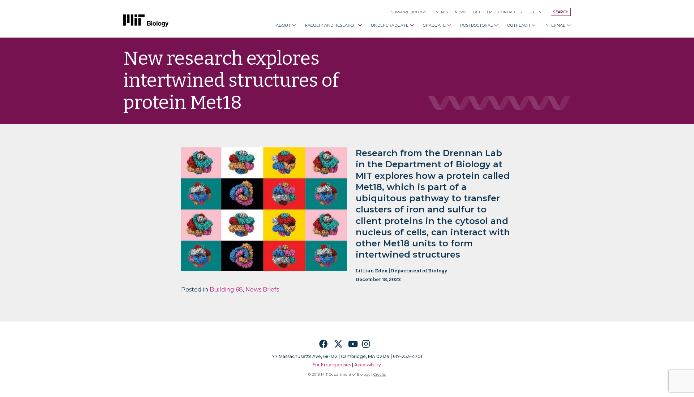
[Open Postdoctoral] (496, 25)
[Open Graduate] (449, 25)
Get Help (482, 12)
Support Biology (409, 12)
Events (440, 12)
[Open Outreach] (533, 25)
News (460, 12)
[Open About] (294, 25)
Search (561, 12)
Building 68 (226, 289)
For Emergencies (332, 364)
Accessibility (367, 364)
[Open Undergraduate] (412, 25)
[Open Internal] (568, 25)
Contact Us (510, 12)
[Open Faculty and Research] (360, 25)
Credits (379, 374)
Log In (534, 12)
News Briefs (262, 289)
